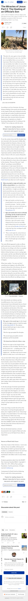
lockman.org (9, 468)
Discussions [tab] (12, 530)
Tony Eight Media (13, 296)
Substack (7, 598)
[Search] (25, 530)
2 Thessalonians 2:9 (14, 209)
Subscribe (19, 2)
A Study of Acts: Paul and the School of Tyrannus (10, 547)
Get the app (21, 594)
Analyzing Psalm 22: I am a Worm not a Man (9, 534)
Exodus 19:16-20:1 (19, 226)
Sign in (25, 2)
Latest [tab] (6, 530)
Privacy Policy (16, 584)
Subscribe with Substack (15, 578)
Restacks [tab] (11, 512)
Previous (6, 502)
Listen (24, 23)
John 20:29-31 (11, 325)
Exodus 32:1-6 (11, 230)
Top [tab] (3, 530)
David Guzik (4, 180)
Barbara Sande (8, 22)
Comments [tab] (4, 512)
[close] (24, 553)
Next (23, 502)
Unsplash (21, 296)
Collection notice (14, 590)
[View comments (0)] (7, 27)
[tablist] (7, 512)
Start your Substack (10, 594)
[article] (14, 538)
